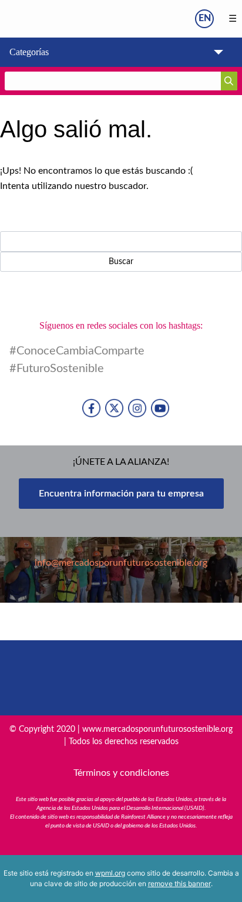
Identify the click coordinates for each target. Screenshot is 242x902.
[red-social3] (160, 407)
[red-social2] (137, 407)
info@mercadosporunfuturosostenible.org (121, 562)
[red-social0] (91, 407)
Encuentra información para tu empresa (121, 493)
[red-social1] (114, 407)
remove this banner (179, 883)
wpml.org (110, 873)
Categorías (29, 52)
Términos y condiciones (121, 773)
